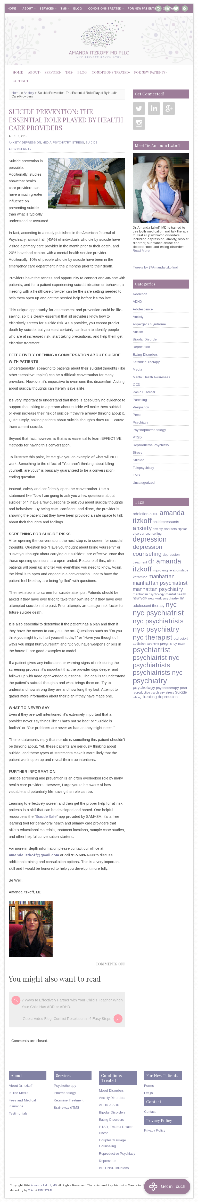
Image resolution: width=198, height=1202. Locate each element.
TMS (63, 8)
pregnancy (168, 643)
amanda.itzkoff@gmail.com (34, 855)
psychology (144, 687)
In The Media (18, 1093)
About (27, 8)
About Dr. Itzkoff (20, 1086)
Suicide (91, 142)
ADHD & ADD (109, 1105)
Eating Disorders (145, 354)
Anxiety (29, 93)
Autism (138, 332)
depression (150, 539)
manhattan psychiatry (158, 589)
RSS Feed (185, 8)
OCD (136, 385)
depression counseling (147, 550)
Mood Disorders (111, 1090)
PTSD (137, 437)
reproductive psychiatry (149, 692)
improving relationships (170, 570)
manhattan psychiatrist (160, 583)
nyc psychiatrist (158, 613)
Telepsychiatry (143, 468)
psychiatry (150, 680)
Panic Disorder (144, 392)
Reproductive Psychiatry (151, 445)
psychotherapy (167, 688)
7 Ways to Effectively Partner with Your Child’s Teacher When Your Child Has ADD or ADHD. (72, 1003)
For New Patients (142, 8)
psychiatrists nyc (158, 672)
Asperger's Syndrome (149, 324)
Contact (170, 8)
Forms (149, 1086)
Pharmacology (65, 1093)
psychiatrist (151, 649)
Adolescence (143, 309)
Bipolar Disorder (145, 339)
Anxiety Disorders (112, 1098)
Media (47, 142)
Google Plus (169, 108)
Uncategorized (144, 483)
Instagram (139, 123)
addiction (140, 514)
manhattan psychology (148, 594)
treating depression (160, 696)
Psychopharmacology (149, 430)
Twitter (139, 108)
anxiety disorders (165, 529)
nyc (171, 604)
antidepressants (166, 522)
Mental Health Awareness (151, 377)
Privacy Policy (154, 1130)
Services (46, 8)
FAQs (148, 1093)
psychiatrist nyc (156, 657)
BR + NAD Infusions (114, 1168)
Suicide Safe (46, 816)
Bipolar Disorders (112, 1112)
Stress (78, 142)
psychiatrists (151, 665)
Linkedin (154, 108)
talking (137, 697)
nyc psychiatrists (158, 621)
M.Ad (31, 1190)
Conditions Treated (104, 8)
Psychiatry (62, 142)
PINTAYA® (45, 1190)
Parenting (140, 400)
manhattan (161, 576)
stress (170, 692)
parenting (153, 643)
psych (181, 643)
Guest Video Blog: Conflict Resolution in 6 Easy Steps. (67, 1019)
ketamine (140, 577)
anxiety (142, 528)
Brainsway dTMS (66, 1107)
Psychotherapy (65, 1086)
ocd (176, 638)
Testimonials (18, 1113)
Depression (31, 142)
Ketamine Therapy (146, 362)
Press (137, 415)
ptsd (183, 688)
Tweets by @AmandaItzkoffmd (155, 267)
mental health (176, 594)
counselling (153, 533)
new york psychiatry (163, 598)
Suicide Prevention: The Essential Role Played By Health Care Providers (66, 119)
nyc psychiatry (156, 629)
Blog (77, 8)
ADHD (137, 301)
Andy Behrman (20, 149)
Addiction (140, 294)
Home (11, 8)
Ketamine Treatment (68, 1100)
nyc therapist (152, 637)
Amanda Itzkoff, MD (44, 1185)
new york (140, 598)
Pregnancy (141, 407)
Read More (141, 251)
